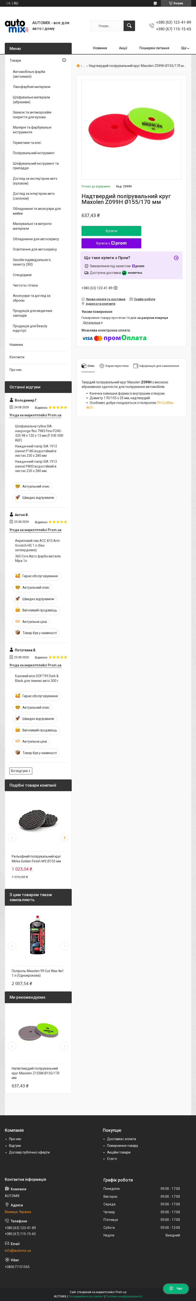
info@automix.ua (18, 1250)
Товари (15, 60)
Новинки (100, 48)
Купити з (103, 243)
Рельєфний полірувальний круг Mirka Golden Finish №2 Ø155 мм (36, 859)
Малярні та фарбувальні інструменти (32, 129)
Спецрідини (22, 275)
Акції (123, 48)
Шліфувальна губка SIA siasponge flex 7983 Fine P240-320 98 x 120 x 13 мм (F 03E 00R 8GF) (39, 433)
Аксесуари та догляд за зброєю (31, 298)
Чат (179, 1288)
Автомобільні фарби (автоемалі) (29, 74)
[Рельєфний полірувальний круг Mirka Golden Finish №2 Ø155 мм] (38, 820)
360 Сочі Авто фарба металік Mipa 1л (38, 558)
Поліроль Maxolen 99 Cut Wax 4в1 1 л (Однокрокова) (38, 973)
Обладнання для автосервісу (36, 239)
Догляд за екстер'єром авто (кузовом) (35, 181)
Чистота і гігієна (25, 285)
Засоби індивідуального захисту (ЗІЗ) (32, 262)
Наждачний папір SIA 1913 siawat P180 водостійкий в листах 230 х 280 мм (36, 450)
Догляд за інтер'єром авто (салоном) (34, 196)
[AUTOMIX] (17, 26)
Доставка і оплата (121, 1139)
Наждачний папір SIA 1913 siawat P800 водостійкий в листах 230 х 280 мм (36, 466)
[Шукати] (129, 26)
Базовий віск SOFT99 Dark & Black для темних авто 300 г (37, 678)
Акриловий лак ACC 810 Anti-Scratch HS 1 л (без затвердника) (38, 545)
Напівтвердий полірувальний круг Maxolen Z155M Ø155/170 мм (36, 1073)
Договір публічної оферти (29, 1152)
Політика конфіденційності (124, 1296)
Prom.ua (120, 1292)
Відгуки (15, 1146)
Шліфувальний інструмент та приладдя (36, 166)
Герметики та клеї (27, 143)
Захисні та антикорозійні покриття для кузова (32, 114)
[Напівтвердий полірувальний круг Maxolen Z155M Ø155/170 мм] (38, 1032)
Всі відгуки (19, 771)
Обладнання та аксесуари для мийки (37, 211)
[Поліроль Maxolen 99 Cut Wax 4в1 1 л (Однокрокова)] (38, 935)
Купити (111, 231)
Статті (112, 1159)
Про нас (16, 370)
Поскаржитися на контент (86, 1296)
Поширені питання (154, 48)
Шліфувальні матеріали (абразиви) (31, 99)
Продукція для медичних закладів (32, 313)
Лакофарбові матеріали (31, 87)
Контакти (17, 357)
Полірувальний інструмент (34, 153)
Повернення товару (122, 1146)
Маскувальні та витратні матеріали (32, 226)
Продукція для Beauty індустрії (30, 328)
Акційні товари (119, 1152)
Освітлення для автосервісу (35, 249)
